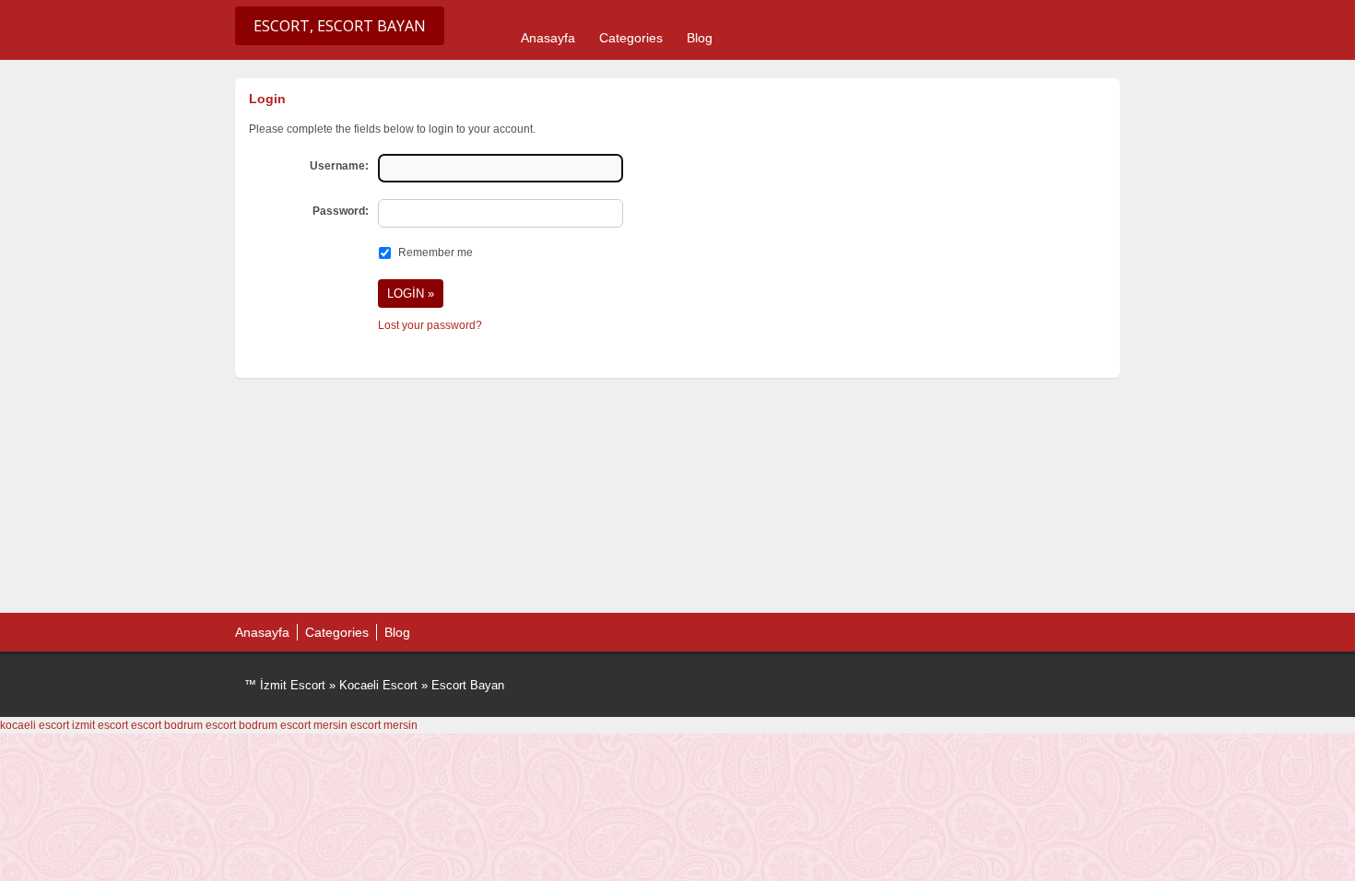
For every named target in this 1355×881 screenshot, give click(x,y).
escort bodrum (167, 725)
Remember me (435, 252)
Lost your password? (430, 325)
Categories (631, 37)
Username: (339, 165)
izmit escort (100, 725)
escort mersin (314, 725)
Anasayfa (548, 37)
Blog (700, 37)
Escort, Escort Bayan (339, 26)
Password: (340, 211)
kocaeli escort (34, 725)
